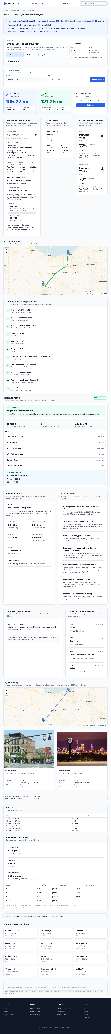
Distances (65, 3)
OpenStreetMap (96, 294)
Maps (44, 3)
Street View (61, 1015)
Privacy (86, 1015)
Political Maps (35, 1011)
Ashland (49, 135)
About (86, 1008)
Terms (86, 1011)
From (8, 76)
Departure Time (11, 131)
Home (5, 11)
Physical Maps (35, 1008)
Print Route (14, 61)
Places (34, 3)
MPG (87, 97)
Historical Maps (35, 1015)
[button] (43, 283)
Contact (87, 1018)
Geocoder (61, 1011)
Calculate (91, 105)
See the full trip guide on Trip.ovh (37, 987)
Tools (53, 3)
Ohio (23, 11)
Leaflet (87, 294)
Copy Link (33, 55)
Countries (6, 1008)
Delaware (30, 11)
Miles (98, 97)
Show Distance (98, 79)
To (49, 76)
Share (46, 55)
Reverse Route (16, 55)
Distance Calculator (64, 1008)
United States (15, 11)
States (5, 1011)
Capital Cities (8, 1015)
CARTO (104, 294)
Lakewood (65, 771)
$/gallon (79, 97)
